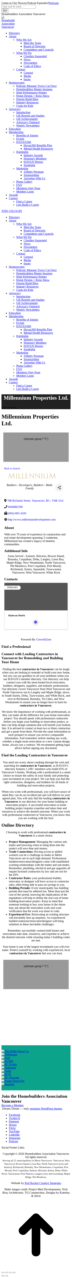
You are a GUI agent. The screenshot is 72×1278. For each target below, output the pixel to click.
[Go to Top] (36, 1268)
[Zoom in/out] (14, 1272)
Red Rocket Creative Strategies (43, 1183)
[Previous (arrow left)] (2, 1275)
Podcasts (54, 3)
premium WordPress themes (46, 1108)
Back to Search (12, 468)
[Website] (35, 622)
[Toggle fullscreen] (10, 1272)
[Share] (59, 487)
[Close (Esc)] (2, 1272)
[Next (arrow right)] (6, 1275)
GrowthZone (43, 639)
